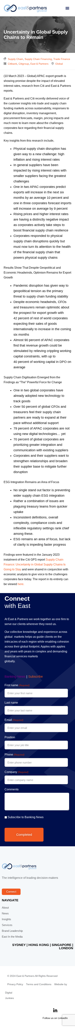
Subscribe (35, 676)
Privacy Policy (15, 984)
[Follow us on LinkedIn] (55, 1010)
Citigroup (24, 63)
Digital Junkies (9, 995)
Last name (11, 702)
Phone (14, 754)
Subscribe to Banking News (26, 817)
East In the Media (12, 936)
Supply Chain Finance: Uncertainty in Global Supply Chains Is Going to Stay (35, 564)
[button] (67, 8)
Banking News (15, 676)
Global (59, 63)
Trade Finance (61, 59)
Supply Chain (15, 59)
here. (21, 584)
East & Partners (39, 63)
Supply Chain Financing (38, 59)
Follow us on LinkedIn (55, 1018)
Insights (6, 919)
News (5, 913)
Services (7, 925)
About (5, 907)
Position (10, 737)
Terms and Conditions (38, 984)
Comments (12, 789)
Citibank (12, 63)
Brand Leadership (12, 930)
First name (17, 685)
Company (16, 771)
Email (14, 719)
